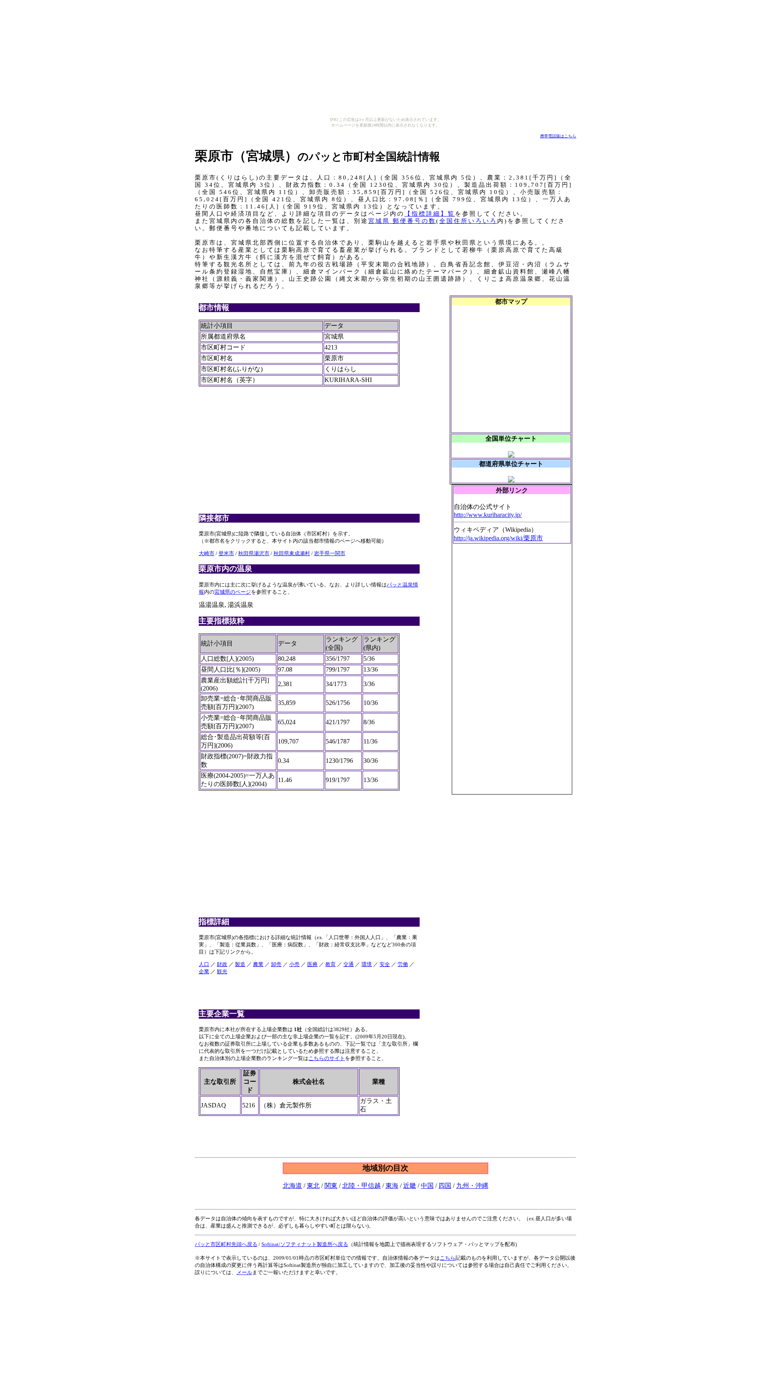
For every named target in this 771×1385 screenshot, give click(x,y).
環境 (366, 964)
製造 (240, 964)
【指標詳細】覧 (429, 213)
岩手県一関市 (329, 553)
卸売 (276, 964)
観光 (222, 971)
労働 (403, 964)
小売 (294, 964)
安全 (384, 964)
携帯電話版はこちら (558, 136)
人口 (204, 964)
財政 (222, 964)
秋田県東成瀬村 (291, 553)
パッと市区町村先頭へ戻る (226, 1244)
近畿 (409, 1185)
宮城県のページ (232, 592)
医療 (312, 964)
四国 (445, 1185)
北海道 (292, 1185)
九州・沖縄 (472, 1185)
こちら (447, 1258)
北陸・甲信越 (361, 1185)
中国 (427, 1185)
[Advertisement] (513, 672)
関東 (330, 1185)
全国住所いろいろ (468, 221)
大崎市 (206, 553)
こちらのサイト (326, 1058)
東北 (313, 1185)
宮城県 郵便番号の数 (402, 221)
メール (244, 1272)
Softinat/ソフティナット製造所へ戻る (304, 1244)
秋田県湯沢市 (253, 553)
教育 (330, 964)
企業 (204, 971)
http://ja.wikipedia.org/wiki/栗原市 (498, 538)
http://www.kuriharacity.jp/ (488, 514)
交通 (348, 964)
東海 (392, 1185)
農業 (258, 964)
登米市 (226, 553)
